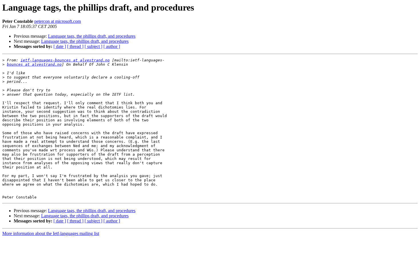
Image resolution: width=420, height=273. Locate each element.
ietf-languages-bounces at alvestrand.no (65, 60)
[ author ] (111, 46)
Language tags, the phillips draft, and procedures (91, 36)
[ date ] (59, 46)
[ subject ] (93, 46)
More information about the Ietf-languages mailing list (50, 233)
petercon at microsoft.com (57, 21)
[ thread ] (75, 46)
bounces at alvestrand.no (34, 64)
